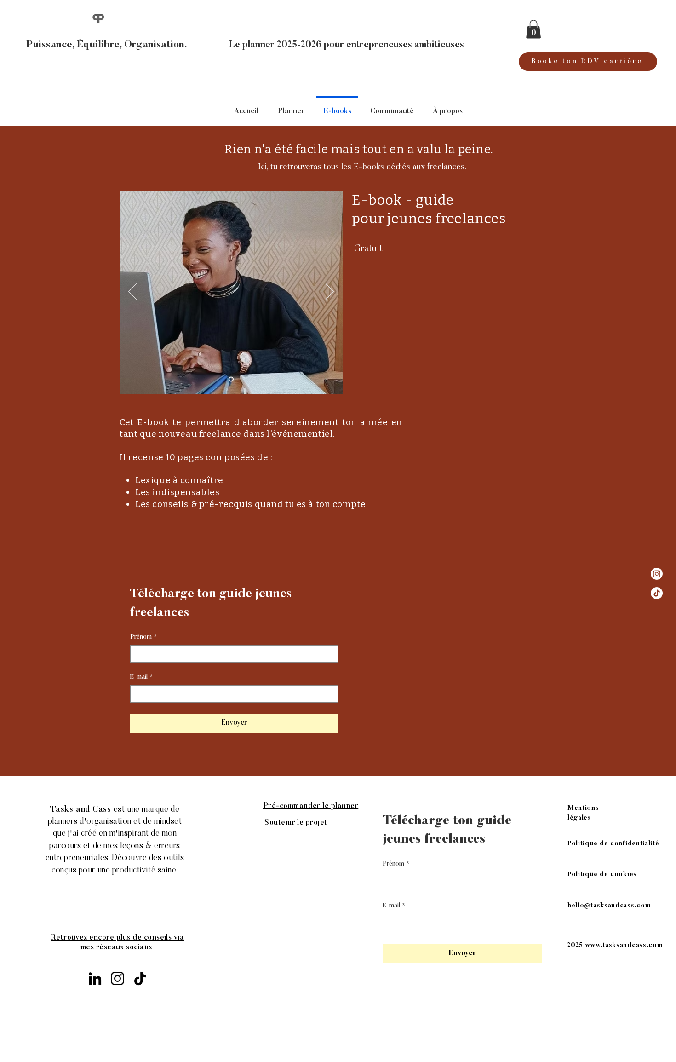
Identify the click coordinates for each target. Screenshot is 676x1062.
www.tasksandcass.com (624, 945)
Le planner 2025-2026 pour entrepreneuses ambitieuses (346, 45)
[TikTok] (657, 593)
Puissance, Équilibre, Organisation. (106, 45)
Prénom (143, 637)
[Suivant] (330, 292)
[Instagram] (657, 574)
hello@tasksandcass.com (90, 894)
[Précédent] (132, 292)
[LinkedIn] (95, 978)
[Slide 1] (231, 378)
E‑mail (141, 677)
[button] (533, 29)
